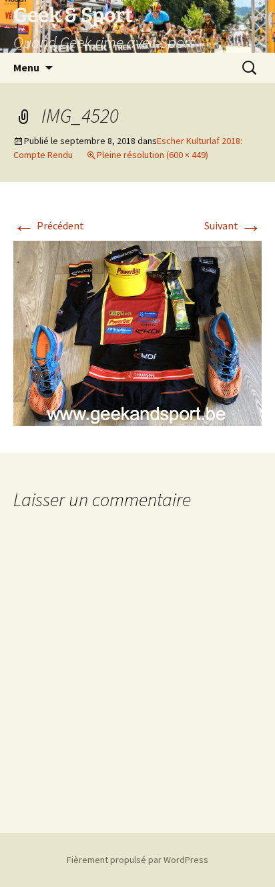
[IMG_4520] (137, 332)
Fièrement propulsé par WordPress (137, 860)
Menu (26, 67)
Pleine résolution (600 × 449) (152, 155)
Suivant (233, 225)
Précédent (48, 225)
